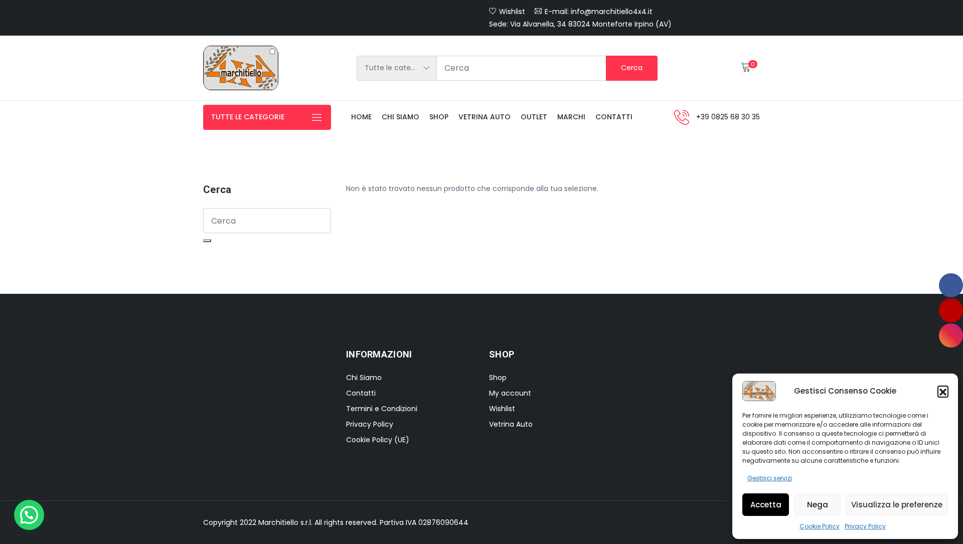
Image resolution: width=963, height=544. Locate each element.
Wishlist (512, 12)
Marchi (571, 117)
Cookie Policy (819, 526)
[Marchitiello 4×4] (240, 68)
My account (510, 393)
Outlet (534, 117)
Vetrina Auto (484, 117)
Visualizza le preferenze (896, 504)
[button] (943, 391)
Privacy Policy (865, 526)
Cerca (632, 68)
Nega (817, 504)
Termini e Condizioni (381, 409)
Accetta (765, 504)
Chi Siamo (364, 378)
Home (361, 117)
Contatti (613, 117)
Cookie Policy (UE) (377, 440)
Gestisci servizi (769, 478)
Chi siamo (400, 117)
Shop (438, 117)
